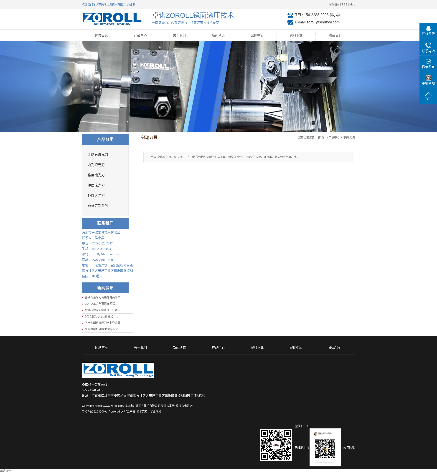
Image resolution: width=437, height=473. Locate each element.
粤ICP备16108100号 (94, 411)
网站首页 (101, 35)
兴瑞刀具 (349, 137)
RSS (344, 4)
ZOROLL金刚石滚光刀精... (101, 303)
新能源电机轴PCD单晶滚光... (102, 329)
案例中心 (257, 35)
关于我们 (179, 35)
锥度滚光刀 (96, 175)
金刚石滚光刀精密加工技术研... (103, 310)
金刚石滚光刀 (98, 154)
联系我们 (335, 35)
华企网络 (155, 411)
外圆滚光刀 (96, 195)
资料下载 (296, 35)
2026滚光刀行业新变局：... (101, 316)
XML (352, 4)
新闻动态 (218, 35)
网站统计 (5, 471)
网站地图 (334, 4)
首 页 (321, 137)
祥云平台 (129, 411)
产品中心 (140, 35)
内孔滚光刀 (96, 165)
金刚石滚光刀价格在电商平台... (103, 297)
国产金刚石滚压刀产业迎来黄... (103, 323)
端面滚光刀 (96, 185)
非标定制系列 (98, 206)
